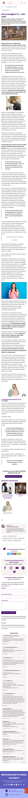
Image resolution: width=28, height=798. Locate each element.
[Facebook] (8, 554)
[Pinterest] (15, 554)
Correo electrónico (6, 594)
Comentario (4, 600)
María (8, 444)
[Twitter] (10, 554)
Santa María (10, 540)
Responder (5, 643)
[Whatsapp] (18, 554)
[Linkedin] (13, 554)
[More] (20, 554)
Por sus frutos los (11, 62)
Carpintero (5, 536)
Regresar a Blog (5, 10)
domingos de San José (7, 538)
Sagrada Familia (21, 538)
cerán (19, 62)
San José (4, 540)
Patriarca (14, 538)
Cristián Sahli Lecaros (12, 536)
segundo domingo (17, 540)
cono (16, 62)
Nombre (3, 588)
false (4, 623)
